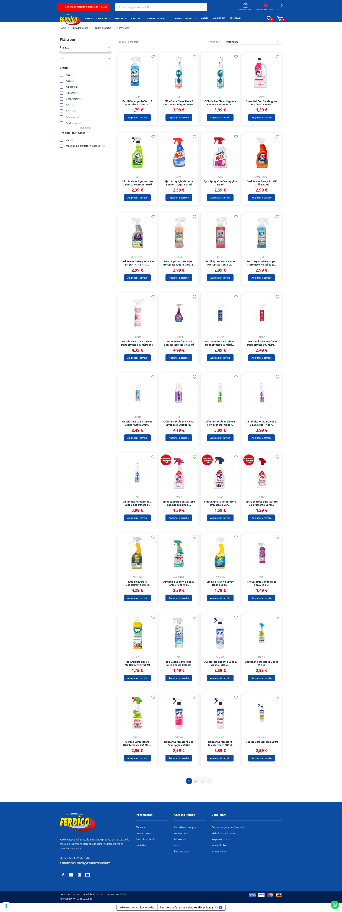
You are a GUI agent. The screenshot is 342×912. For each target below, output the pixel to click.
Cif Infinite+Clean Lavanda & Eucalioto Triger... (262, 423)
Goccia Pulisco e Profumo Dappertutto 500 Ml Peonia (137, 343)
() (269, 18)
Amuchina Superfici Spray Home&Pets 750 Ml (178, 583)
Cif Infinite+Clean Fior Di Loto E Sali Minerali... (137, 503)
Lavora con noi (144, 833)
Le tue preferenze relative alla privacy (186, 907)
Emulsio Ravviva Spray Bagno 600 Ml (220, 583)
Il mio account (181, 851)
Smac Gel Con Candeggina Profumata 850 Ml (261, 103)
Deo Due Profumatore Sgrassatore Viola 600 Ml (179, 343)
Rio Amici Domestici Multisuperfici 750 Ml (137, 663)
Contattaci (141, 845)
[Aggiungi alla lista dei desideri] (153, 57)
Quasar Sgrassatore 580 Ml (261, 741)
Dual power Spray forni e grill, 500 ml (262, 183)
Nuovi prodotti (181, 833)
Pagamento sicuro (221, 839)
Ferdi (137, 97)
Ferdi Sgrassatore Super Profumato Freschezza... (261, 263)
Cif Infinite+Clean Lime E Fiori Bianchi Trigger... (220, 423)
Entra (177, 845)
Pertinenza (252, 42)
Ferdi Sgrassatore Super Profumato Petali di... (220, 263)
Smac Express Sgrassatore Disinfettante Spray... (261, 503)
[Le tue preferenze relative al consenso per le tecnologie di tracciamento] (6, 905)
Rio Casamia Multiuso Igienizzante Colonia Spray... (178, 665)
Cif (178, 97)
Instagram (79, 875)
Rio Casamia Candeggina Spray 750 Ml (261, 583)
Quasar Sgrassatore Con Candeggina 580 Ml (178, 743)
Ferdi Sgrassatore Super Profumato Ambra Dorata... (178, 263)
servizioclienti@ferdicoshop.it (85, 863)
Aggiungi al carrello (137, 117)
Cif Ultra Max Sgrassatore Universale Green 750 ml (137, 183)
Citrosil (261, 657)
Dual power (261, 177)
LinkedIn (87, 875)
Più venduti (180, 839)
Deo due (178, 337)
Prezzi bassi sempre (185, 827)
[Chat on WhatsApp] (335, 905)
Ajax (179, 177)
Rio (261, 577)
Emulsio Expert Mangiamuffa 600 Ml (137, 583)
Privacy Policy (219, 851)
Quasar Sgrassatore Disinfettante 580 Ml (220, 743)
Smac (262, 97)
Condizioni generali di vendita (228, 827)
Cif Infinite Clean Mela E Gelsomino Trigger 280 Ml (178, 103)
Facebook (63, 875)
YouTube (71, 875)
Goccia (137, 337)
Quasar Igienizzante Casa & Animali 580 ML (220, 663)
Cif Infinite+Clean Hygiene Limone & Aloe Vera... (220, 103)
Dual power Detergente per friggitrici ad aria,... (137, 263)
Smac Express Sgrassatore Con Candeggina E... (179, 503)
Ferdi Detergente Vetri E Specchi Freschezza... (137, 103)
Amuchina (178, 577)
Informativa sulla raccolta (137, 907)
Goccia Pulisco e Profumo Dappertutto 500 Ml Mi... (262, 343)
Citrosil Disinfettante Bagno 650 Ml (262, 663)
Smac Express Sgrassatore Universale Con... (220, 503)
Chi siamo (141, 827)
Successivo (210, 781)
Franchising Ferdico (146, 839)
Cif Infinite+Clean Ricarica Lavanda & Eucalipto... (178, 423)
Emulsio (137, 577)
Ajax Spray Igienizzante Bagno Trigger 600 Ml (178, 183)
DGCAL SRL (74, 894)
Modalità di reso (220, 845)
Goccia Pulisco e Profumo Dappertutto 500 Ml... (137, 423)
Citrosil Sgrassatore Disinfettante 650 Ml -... (137, 743)
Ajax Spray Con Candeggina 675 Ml (220, 183)
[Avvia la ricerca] (201, 7)
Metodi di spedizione (223, 833)
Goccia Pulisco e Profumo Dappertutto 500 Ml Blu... (220, 343)
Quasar (220, 657)
